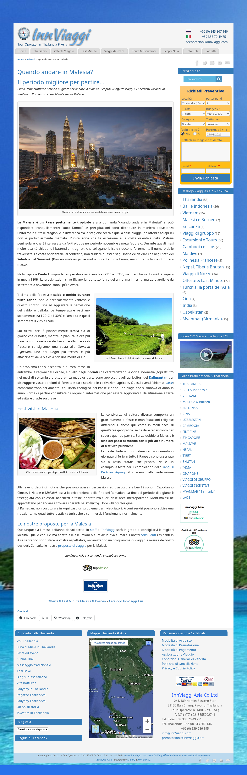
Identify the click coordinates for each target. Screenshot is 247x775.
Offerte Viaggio (64, 51)
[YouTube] (220, 63)
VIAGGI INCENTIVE (196, 485)
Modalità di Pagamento (179, 650)
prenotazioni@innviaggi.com (207, 42)
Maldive (190, 253)
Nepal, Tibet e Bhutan (203, 267)
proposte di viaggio (72, 545)
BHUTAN (189, 461)
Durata (185, 109)
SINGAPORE (191, 438)
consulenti (148, 535)
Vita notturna (26, 683)
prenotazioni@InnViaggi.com (183, 738)
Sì (199, 134)
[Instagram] (212, 63)
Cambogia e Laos (199, 246)
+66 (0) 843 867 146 (214, 31)
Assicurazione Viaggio (178, 654)
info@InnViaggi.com (176, 733)
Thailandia (192, 199)
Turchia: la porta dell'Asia (206, 287)
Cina (187, 298)
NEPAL (187, 450)
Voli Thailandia (27, 641)
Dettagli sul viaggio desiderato (201, 140)
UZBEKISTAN (192, 420)
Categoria (187, 119)
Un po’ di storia (28, 707)
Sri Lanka (191, 226)
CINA (186, 414)
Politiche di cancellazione (180, 664)
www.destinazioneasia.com (196, 755)
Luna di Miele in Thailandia (36, 647)
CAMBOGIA (191, 426)
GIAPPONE (190, 473)
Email (186, 166)
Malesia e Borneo (199, 219)
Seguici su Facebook (32, 738)
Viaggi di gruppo (198, 233)
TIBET (187, 455)
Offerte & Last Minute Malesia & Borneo (77, 601)
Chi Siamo (40, 51)
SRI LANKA (190, 408)
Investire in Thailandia (33, 713)
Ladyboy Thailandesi (31, 701)
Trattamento (214, 119)
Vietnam (191, 213)
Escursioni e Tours (200, 240)
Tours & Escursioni (144, 51)
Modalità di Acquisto (177, 640)
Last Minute (89, 51)
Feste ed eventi (28, 653)
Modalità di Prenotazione (180, 645)
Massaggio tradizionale (34, 665)
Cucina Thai (25, 659)
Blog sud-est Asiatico (32, 677)
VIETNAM (189, 396)
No (188, 134)
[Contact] (227, 63)
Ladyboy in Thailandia (32, 689)
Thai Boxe (24, 671)
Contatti (211, 51)
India (187, 305)
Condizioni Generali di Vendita (184, 659)
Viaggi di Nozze (114, 51)
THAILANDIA (191, 384)
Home (22, 51)
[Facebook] (197, 63)
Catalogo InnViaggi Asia (126, 601)
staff (94, 530)
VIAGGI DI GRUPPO (197, 479)
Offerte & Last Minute (203, 280)
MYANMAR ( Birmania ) (199, 491)
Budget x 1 (213, 109)
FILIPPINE (189, 432)
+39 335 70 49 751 (215, 37)
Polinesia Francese (200, 260)
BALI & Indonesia (195, 390)
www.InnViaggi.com (135, 755)
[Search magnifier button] (219, 79)
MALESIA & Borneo (196, 402)
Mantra (131, 759)
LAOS (186, 497)
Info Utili (192, 51)
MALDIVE (189, 444)
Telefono (213, 166)
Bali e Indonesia (198, 206)
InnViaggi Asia (104, 759)
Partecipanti (214, 98)
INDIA (187, 467)
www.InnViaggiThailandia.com (164, 755)
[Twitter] (204, 63)
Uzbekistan (193, 312)
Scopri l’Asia (171, 51)
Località (186, 98)
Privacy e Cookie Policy (178, 668)
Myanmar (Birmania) (202, 319)
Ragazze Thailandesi (31, 695)
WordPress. (144, 759)
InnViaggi (108, 530)
